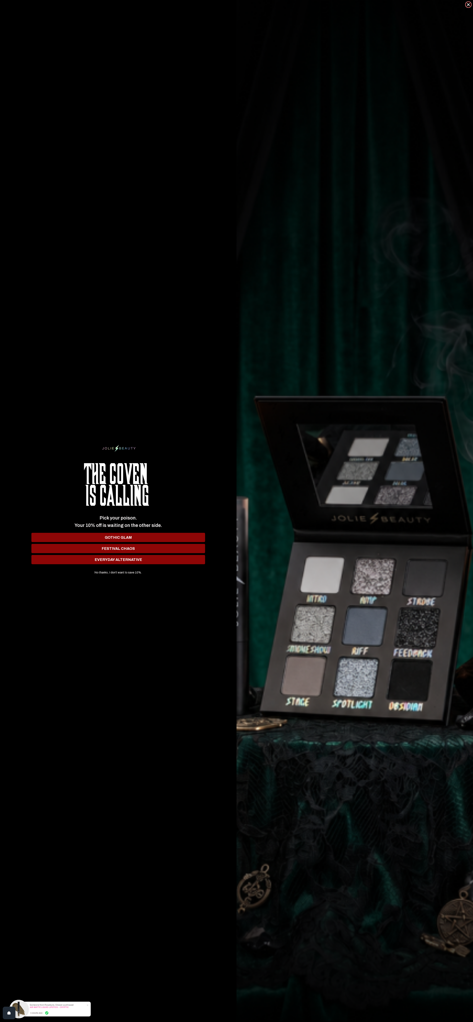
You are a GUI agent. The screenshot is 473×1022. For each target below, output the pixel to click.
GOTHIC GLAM (118, 537)
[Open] (9, 1013)
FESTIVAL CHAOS (118, 548)
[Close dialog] (468, 4)
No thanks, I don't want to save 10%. (118, 572)
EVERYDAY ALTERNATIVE (118, 560)
